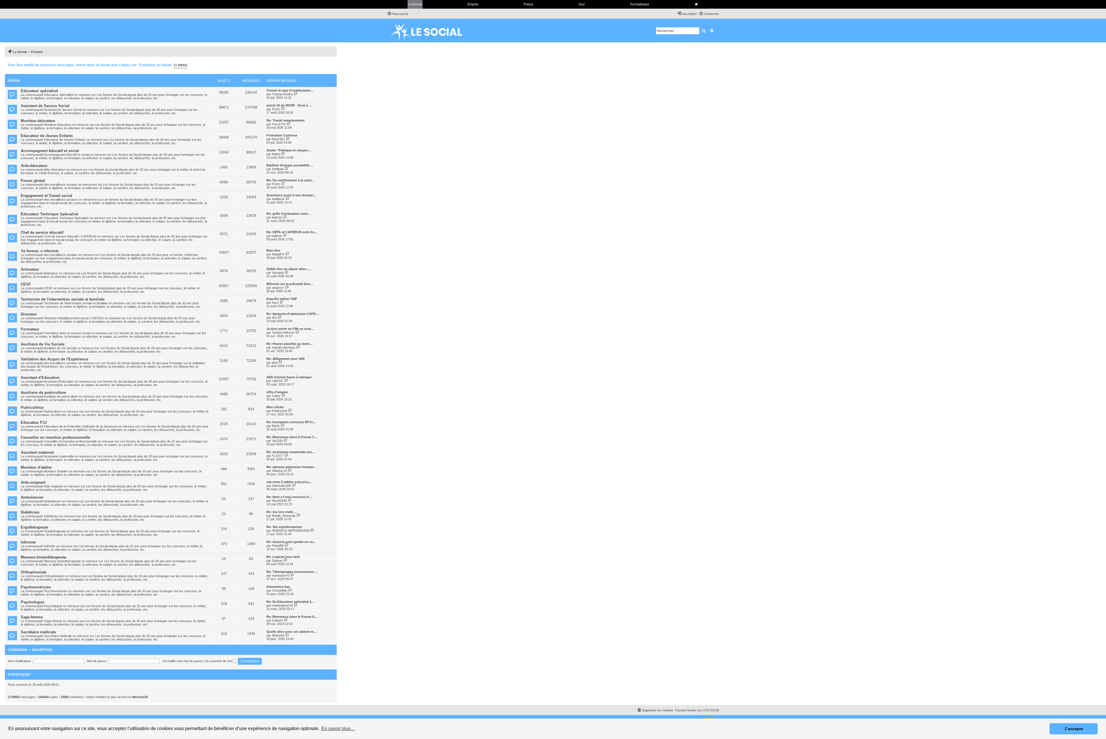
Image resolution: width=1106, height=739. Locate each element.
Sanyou (277, 560)
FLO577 (277, 455)
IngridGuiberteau (283, 347)
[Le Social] (430, 30)
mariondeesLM (282, 605)
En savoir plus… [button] (338, 728)
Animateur (30, 269)
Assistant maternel (37, 452)
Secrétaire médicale (38, 632)
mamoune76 (280, 575)
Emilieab (277, 169)
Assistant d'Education (40, 377)
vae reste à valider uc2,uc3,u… (289, 482)
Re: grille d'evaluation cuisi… (288, 213)
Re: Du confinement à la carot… (290, 180)
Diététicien (30, 512)
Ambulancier (32, 497)
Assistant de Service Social (45, 106)
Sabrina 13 (279, 470)
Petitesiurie (279, 411)
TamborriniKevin (283, 332)
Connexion (17, 649)
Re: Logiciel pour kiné (283, 556)
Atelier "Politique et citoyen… (288, 150)
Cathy (276, 396)
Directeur (29, 314)
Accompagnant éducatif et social (50, 151)
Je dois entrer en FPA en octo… (290, 328)
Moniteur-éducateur (38, 121)
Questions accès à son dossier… (291, 195)
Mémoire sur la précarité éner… (289, 284)
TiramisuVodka (282, 94)
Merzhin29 (140, 697)
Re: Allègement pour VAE (285, 358)
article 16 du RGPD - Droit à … (289, 105)
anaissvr (278, 287)
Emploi (472, 4)
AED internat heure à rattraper (289, 377)
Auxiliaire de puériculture (43, 392)
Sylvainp (278, 272)
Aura (275, 302)
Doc (582, 4)
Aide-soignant (33, 482)
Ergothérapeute (34, 527)
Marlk (276, 426)
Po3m (276, 109)
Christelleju (279, 590)
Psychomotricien (36, 587)
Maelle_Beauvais (284, 515)
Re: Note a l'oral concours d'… (289, 497)
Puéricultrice (32, 407)
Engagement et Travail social (46, 195)
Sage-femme (32, 617)
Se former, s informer (40, 251)
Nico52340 (279, 500)
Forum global (33, 180)
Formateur (30, 329)
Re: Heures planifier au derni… (289, 343)
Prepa (528, 4)
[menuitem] (709, 13)
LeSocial (415, 4)
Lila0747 (277, 381)
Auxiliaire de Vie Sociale (43, 344)
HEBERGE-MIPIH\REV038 (290, 530)
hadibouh (278, 199)
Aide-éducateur (34, 166)
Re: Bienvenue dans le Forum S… (291, 616)
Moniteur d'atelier (36, 467)
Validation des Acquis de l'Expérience (54, 359)
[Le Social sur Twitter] (696, 4)
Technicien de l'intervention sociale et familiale (63, 299)
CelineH (277, 620)
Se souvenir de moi (219, 661)
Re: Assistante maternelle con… (290, 452)
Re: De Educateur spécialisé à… (290, 601)
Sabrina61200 (281, 485)
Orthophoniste (33, 572)
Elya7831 (278, 139)
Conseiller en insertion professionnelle (55, 437)
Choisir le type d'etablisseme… (289, 90)
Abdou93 (278, 635)
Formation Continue (281, 135)
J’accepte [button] (1073, 728)
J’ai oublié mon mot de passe (182, 661)
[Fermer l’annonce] (332, 64)
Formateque (639, 4)
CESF (26, 284)
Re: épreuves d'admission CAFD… (292, 314)
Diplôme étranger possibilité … (289, 165)
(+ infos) (180, 65)
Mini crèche (275, 407)
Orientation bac (278, 586)
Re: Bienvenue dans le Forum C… (292, 437)
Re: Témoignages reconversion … (292, 571)
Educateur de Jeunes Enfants (47, 136)
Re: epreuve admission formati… (291, 467)
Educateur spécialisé (39, 91)
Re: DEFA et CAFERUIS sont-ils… (291, 232)
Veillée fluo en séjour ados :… (288, 269)
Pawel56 (278, 545)
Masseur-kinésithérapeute (43, 557)
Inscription (42, 649)
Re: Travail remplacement (285, 120)
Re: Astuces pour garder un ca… (291, 542)
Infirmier (28, 542)
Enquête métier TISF (281, 299)
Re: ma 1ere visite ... (281, 512)
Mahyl (276, 154)
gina (275, 362)
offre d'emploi (277, 392)
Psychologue (32, 602)
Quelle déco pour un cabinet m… (291, 631)
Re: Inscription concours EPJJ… (291, 422)
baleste (277, 217)
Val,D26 (277, 440)
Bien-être (273, 250)
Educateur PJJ (34, 422)
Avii (274, 317)
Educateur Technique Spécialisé (49, 214)
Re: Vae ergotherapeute (284, 527)
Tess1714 (279, 124)
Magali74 (278, 254)
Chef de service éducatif (42, 232)
